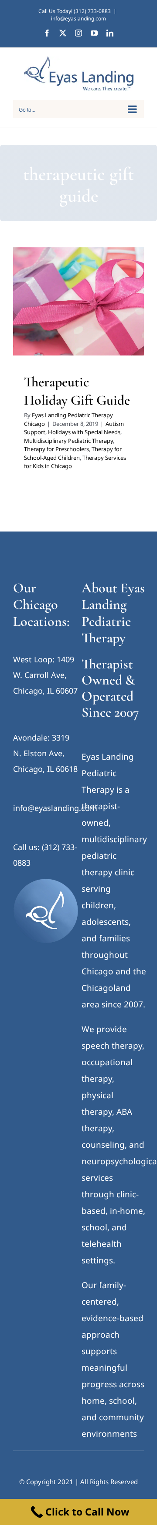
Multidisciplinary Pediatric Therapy (68, 441)
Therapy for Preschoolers (89, 321)
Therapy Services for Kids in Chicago (78, 343)
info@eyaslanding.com (78, 18)
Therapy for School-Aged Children (78, 332)
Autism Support (50, 298)
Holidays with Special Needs (84, 432)
